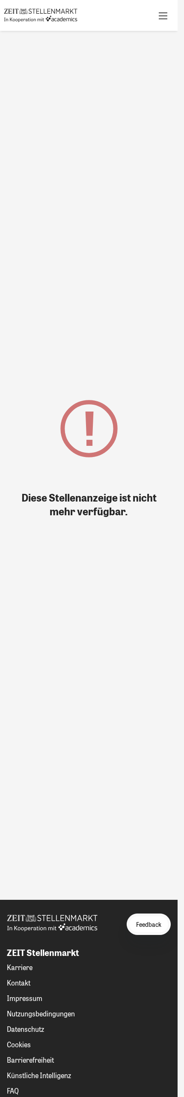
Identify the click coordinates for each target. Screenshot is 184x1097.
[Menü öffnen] (163, 15)
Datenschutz (25, 1029)
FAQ (13, 1090)
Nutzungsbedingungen (41, 1013)
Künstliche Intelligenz (39, 1075)
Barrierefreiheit (30, 1059)
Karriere (20, 967)
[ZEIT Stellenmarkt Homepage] (40, 15)
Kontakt (18, 982)
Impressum (24, 998)
